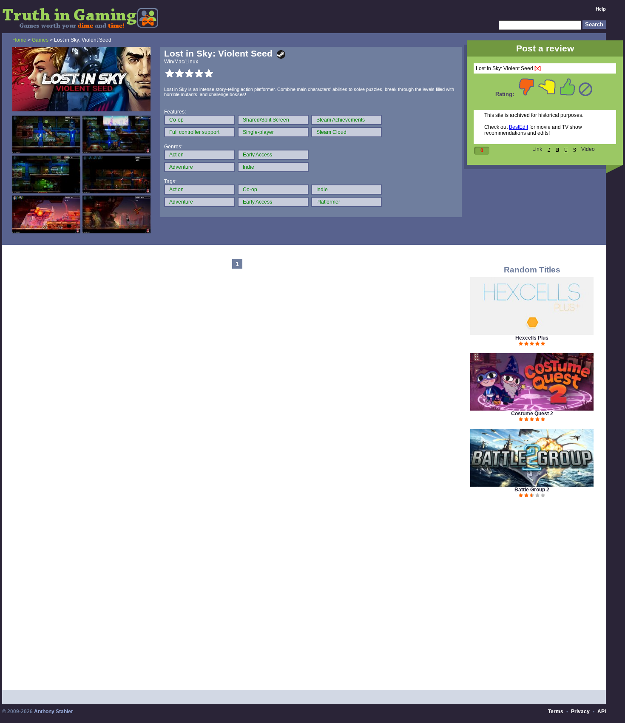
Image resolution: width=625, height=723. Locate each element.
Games (40, 40)
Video (588, 149)
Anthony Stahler (53, 711)
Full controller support (194, 132)
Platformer (328, 202)
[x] (537, 68)
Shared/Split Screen (266, 120)
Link (537, 149)
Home (19, 40)
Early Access (257, 155)
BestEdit (518, 127)
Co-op (176, 120)
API (601, 711)
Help (601, 8)
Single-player (258, 132)
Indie (248, 167)
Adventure (181, 167)
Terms (555, 711)
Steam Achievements (340, 120)
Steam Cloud (331, 132)
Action (176, 155)
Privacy (580, 711)
